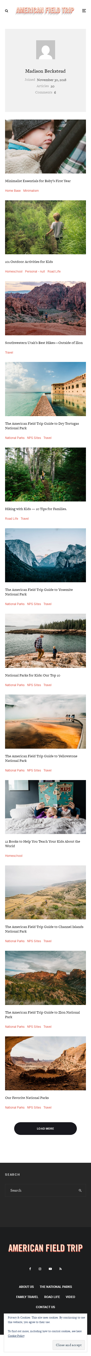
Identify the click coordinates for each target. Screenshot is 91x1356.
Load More (45, 1128)
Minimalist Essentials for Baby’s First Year (38, 181)
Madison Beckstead (45, 71)
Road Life (54, 271)
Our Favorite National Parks (27, 1097)
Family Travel (27, 1297)
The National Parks (56, 1287)
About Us (26, 1287)
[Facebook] (30, 1269)
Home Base (13, 190)
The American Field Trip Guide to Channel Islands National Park (44, 929)
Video (70, 1297)
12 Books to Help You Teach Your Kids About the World (42, 843)
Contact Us (45, 1307)
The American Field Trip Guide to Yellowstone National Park (41, 758)
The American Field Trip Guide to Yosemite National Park (39, 591)
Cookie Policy (16, 1336)
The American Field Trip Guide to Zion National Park (42, 1014)
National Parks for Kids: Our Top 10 (32, 675)
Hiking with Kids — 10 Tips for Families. (36, 509)
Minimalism (31, 190)
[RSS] (60, 1269)
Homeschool (13, 271)
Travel (9, 352)
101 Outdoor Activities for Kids (29, 261)
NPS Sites (34, 438)
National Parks (15, 438)
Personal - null (35, 271)
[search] (80, 1190)
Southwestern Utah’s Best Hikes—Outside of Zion (44, 342)
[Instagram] (40, 1269)
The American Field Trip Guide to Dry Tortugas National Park (42, 425)
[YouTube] (50, 1269)
